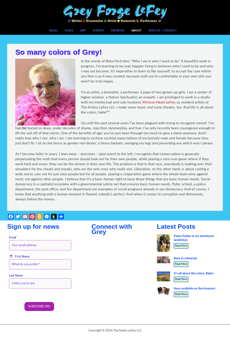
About (136, 30)
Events (98, 30)
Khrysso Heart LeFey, (159, 102)
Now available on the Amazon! (194, 288)
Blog (54, 30)
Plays (69, 30)
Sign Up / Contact (163, 30)
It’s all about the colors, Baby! (194, 273)
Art (83, 30)
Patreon (117, 30)
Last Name (16, 275)
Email (13, 237)
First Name (20, 256)
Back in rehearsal (185, 258)
